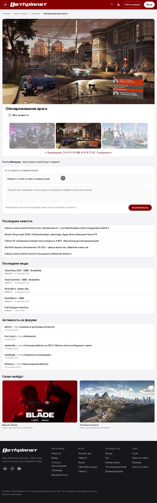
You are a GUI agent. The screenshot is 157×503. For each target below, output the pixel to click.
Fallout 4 (82, 458)
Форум (108, 453)
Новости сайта (140, 458)
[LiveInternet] (148, 492)
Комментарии (112, 462)
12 (74, 152)
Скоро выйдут (12, 376)
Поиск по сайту (140, 467)
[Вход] (63, 178)
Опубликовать (140, 207)
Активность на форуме (19, 320)
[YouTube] (19, 468)
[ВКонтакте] (5, 468)
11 (72, 152)
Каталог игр (84, 453)
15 (85, 152)
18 (93, 152)
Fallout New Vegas (87, 467)
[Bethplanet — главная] (28, 5)
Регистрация (132, 4)
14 (82, 152)
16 (87, 152)
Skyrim (81, 462)
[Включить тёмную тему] (118, 4)
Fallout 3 (82, 471)
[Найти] (111, 4)
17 (90, 152)
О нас (135, 453)
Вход (149, 4)
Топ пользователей (115, 467)
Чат (107, 458)
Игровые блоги (60, 475)
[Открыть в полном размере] (78, 61)
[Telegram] (12, 468)
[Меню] (5, 5)
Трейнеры (57, 470)
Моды (55, 458)
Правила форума (114, 471)
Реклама (136, 462)
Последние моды (15, 263)
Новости (56, 453)
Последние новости (17, 221)
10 (69, 152)
